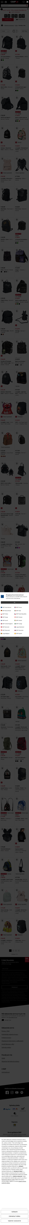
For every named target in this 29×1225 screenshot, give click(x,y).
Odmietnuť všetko (14, 1216)
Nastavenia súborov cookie (8, 1179)
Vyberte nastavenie (14, 1221)
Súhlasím (15, 1212)
